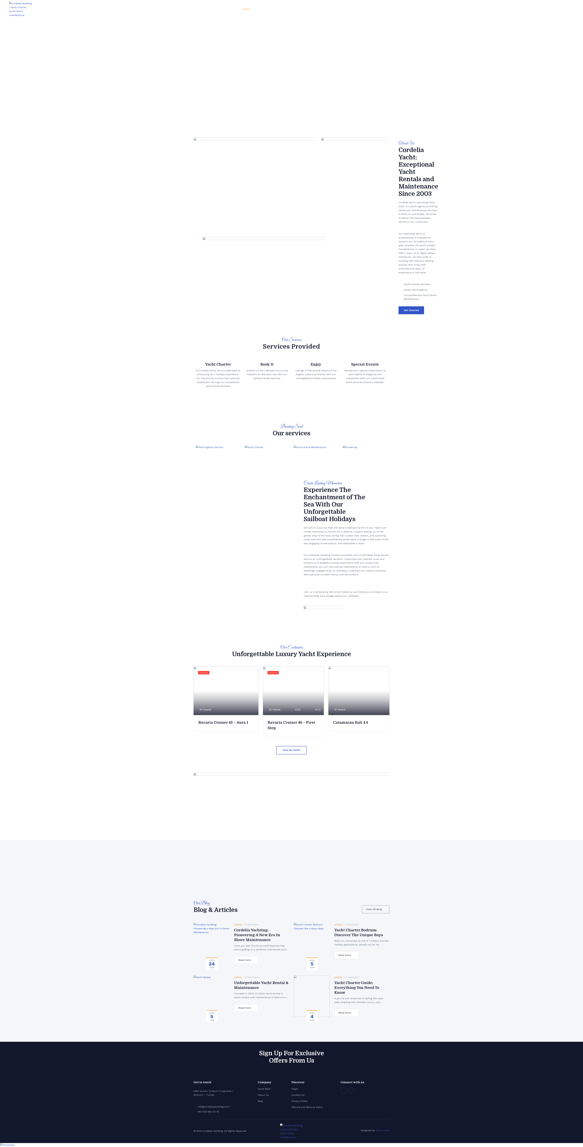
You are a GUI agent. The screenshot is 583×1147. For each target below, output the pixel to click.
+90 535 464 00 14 (208, 1111)
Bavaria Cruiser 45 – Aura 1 (223, 722)
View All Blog (374, 909)
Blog (324, 9)
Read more (244, 960)
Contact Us (298, 1095)
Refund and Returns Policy (307, 1107)
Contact (312, 9)
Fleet (257, 9)
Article (238, 924)
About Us (288, 9)
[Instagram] (343, 1090)
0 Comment (251, 924)
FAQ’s (295, 1088)
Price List (272, 9)
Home (246, 9)
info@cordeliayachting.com (213, 1106)
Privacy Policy (299, 1101)
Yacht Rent (264, 1088)
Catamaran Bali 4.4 (350, 722)
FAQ (300, 9)
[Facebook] (352, 1090)
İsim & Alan (382, 1130)
